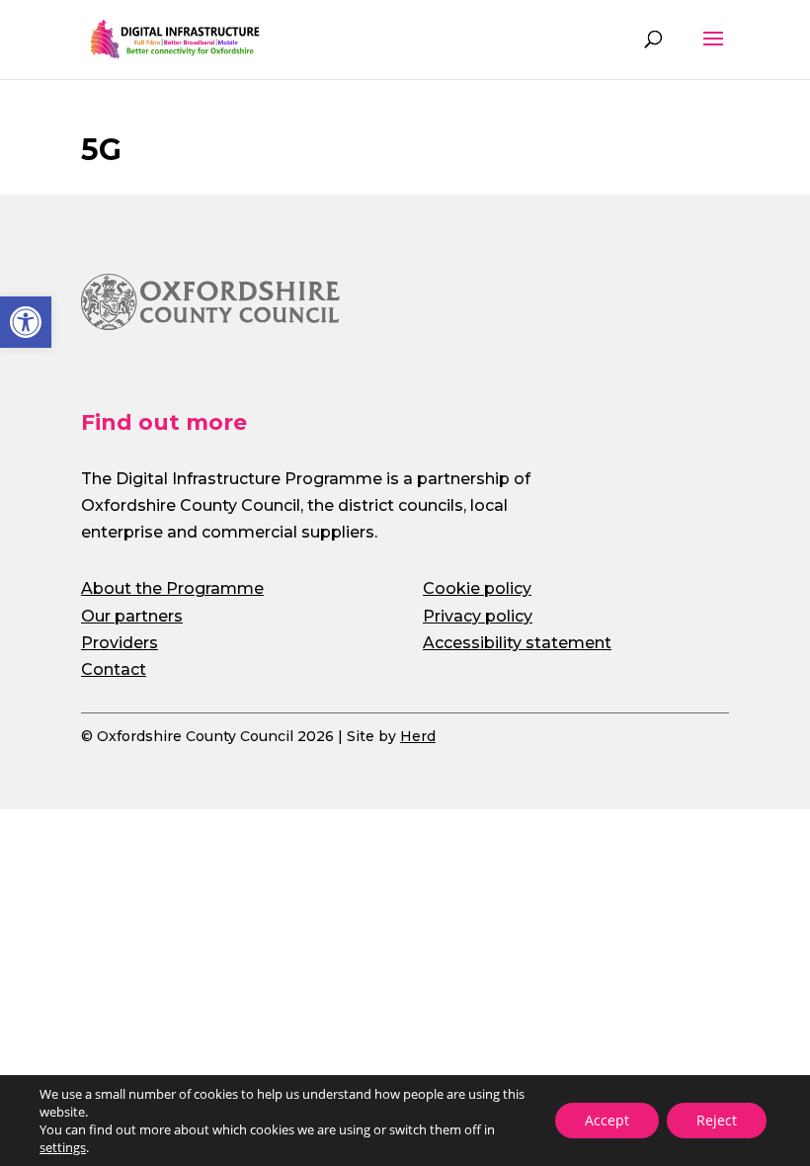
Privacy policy (477, 616)
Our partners (132, 616)
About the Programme (172, 588)
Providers (119, 642)
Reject (716, 1120)
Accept (607, 1120)
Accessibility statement (517, 642)
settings (63, 1147)
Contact (113, 669)
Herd (418, 736)
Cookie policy (477, 588)
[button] (25, 322)
